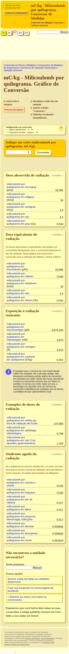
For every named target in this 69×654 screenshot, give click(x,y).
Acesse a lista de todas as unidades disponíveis (28, 580)
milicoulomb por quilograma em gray (18, 222)
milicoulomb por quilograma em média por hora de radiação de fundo (22, 420)
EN (3, 33)
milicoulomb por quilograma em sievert (20, 299)
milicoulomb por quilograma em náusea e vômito (21, 482)
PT (14, 33)
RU (20, 33)
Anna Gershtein (47, 638)
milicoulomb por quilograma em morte (19, 539)
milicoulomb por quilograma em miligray (20, 195)
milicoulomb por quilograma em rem (18, 292)
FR (26, 33)
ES (9, 33)
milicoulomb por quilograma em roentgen (21, 345)
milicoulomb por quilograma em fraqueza (21, 491)
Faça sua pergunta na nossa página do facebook (30, 589)
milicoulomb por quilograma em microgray (21, 185)
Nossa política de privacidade (17, 644)
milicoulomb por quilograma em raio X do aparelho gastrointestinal (21, 440)
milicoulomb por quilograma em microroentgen (16, 326)
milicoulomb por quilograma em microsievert (16, 266)
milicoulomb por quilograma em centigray (21, 205)
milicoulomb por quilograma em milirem (20, 275)
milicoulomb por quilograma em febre (19, 508)
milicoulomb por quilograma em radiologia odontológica (21, 430)
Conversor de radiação (41, 22)
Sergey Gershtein (32, 638)
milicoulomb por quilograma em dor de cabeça (19, 499)
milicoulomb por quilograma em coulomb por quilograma (21, 356)
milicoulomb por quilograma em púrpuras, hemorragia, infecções (21, 516)
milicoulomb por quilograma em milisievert (21, 282)
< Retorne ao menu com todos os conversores (27, 598)
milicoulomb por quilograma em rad (18, 215)
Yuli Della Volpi (48, 642)
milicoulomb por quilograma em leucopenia (22, 532)
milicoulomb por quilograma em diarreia (20, 525)
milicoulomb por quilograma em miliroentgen (16, 336)
